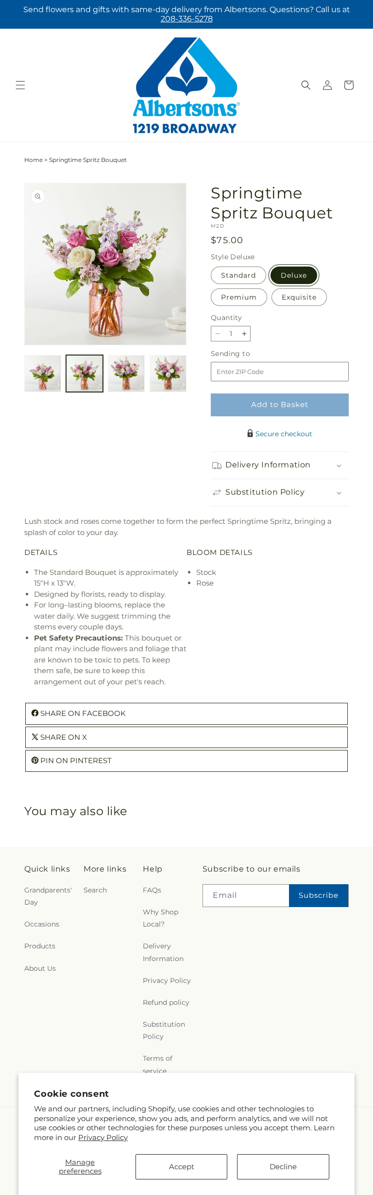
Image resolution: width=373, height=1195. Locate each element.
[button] (20, 85)
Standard (238, 275)
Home (33, 159)
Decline (283, 1166)
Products (39, 946)
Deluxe (294, 275)
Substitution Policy (164, 1030)
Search (95, 890)
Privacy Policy (103, 1137)
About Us (40, 968)
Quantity (226, 317)
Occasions (41, 924)
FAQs (152, 890)
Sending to (245, 354)
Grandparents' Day (48, 896)
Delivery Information (163, 952)
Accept (181, 1166)
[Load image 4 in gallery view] (168, 373)
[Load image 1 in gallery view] (42, 373)
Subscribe (319, 895)
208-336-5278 (187, 18)
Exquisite (299, 297)
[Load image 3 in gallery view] (126, 373)
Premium (239, 297)
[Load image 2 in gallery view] (84, 373)
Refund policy (166, 1002)
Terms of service (157, 1064)
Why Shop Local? (160, 918)
